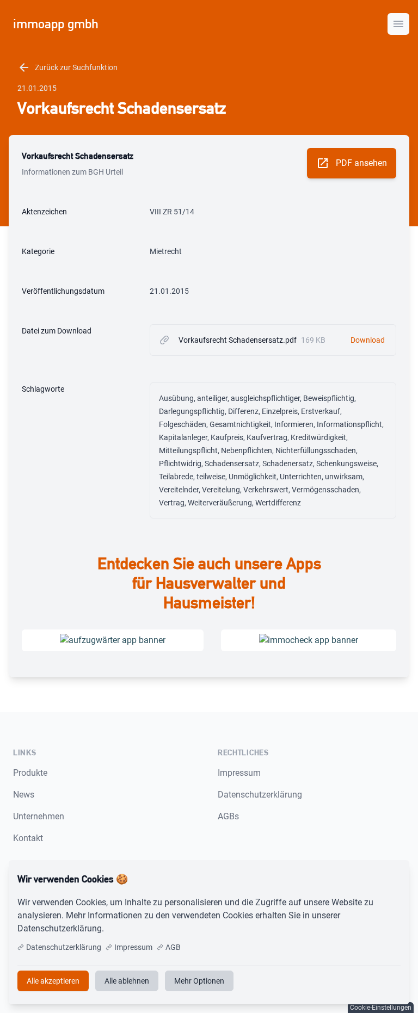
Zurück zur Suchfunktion (67, 67)
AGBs (228, 816)
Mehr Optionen (199, 981)
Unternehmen (38, 816)
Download (368, 340)
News (23, 794)
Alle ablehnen (126, 981)
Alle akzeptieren (365, 879)
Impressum (239, 773)
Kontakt (28, 838)
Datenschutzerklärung (260, 794)
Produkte (30, 773)
